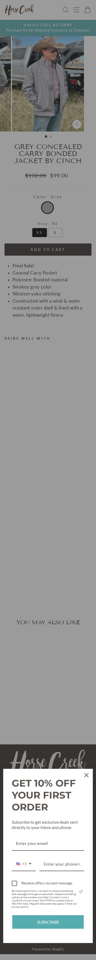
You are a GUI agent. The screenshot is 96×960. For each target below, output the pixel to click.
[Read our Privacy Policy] (81, 891)
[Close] (86, 775)
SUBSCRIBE (48, 921)
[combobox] (24, 864)
